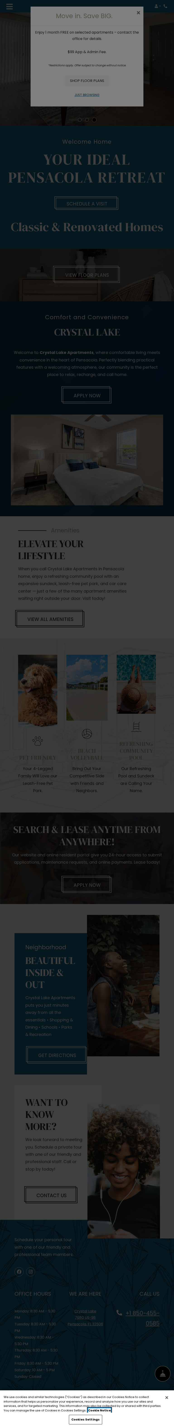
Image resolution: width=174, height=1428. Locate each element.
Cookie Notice (99, 1410)
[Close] (167, 1398)
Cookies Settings (85, 1419)
